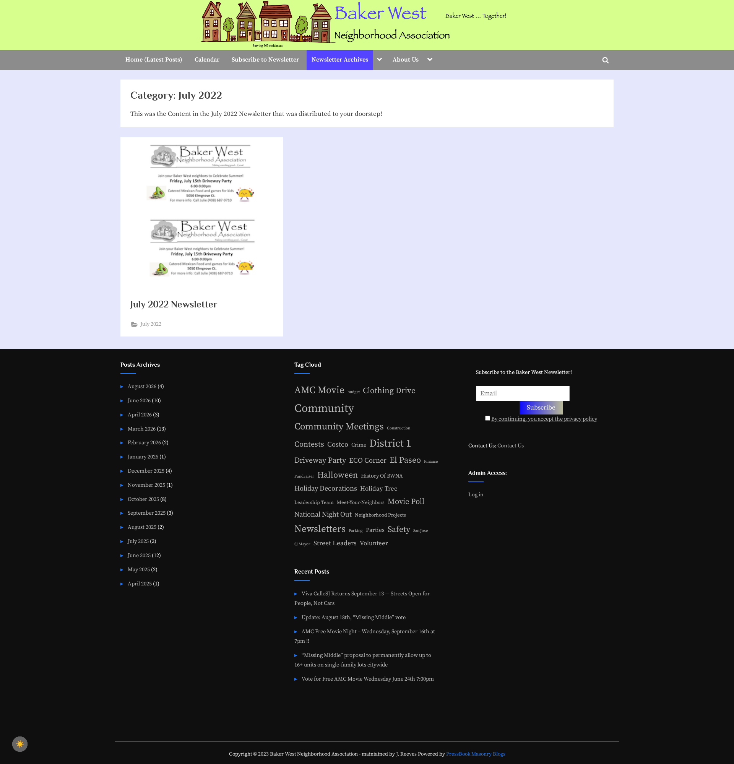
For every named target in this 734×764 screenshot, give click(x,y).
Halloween (337, 475)
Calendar (207, 59)
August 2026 (142, 386)
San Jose (420, 530)
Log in (476, 494)
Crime (358, 445)
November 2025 (146, 485)
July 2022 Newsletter (173, 304)
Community (324, 409)
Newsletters (320, 529)
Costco (337, 444)
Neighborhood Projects (380, 515)
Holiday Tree (379, 489)
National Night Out (323, 514)
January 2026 (143, 457)
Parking (356, 530)
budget (354, 392)
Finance (431, 461)
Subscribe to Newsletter (265, 59)
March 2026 (142, 429)
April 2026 (140, 414)
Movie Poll (406, 502)
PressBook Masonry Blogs (475, 754)
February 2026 (144, 442)
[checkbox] (20, 744)
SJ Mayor (302, 544)
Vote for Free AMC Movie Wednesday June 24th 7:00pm (368, 679)
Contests (309, 444)
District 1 (390, 443)
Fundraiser (304, 476)
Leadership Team (314, 502)
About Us (406, 59)
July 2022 (150, 324)
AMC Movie (319, 390)
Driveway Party (320, 460)
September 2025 (147, 513)
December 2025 (146, 471)
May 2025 (139, 569)
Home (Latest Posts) (153, 59)
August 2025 (142, 527)
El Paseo (405, 460)
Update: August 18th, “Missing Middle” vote (354, 617)
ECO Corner (367, 460)
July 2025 (138, 541)
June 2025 (139, 555)
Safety (399, 529)
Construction (398, 428)
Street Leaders (335, 543)
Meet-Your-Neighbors (361, 502)
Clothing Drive (389, 391)
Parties (375, 530)
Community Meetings (339, 426)
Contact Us (510, 445)
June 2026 (139, 400)
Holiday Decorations (325, 488)
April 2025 (140, 583)
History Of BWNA (382, 476)
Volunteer (374, 544)
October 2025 (143, 499)
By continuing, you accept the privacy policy (544, 419)
